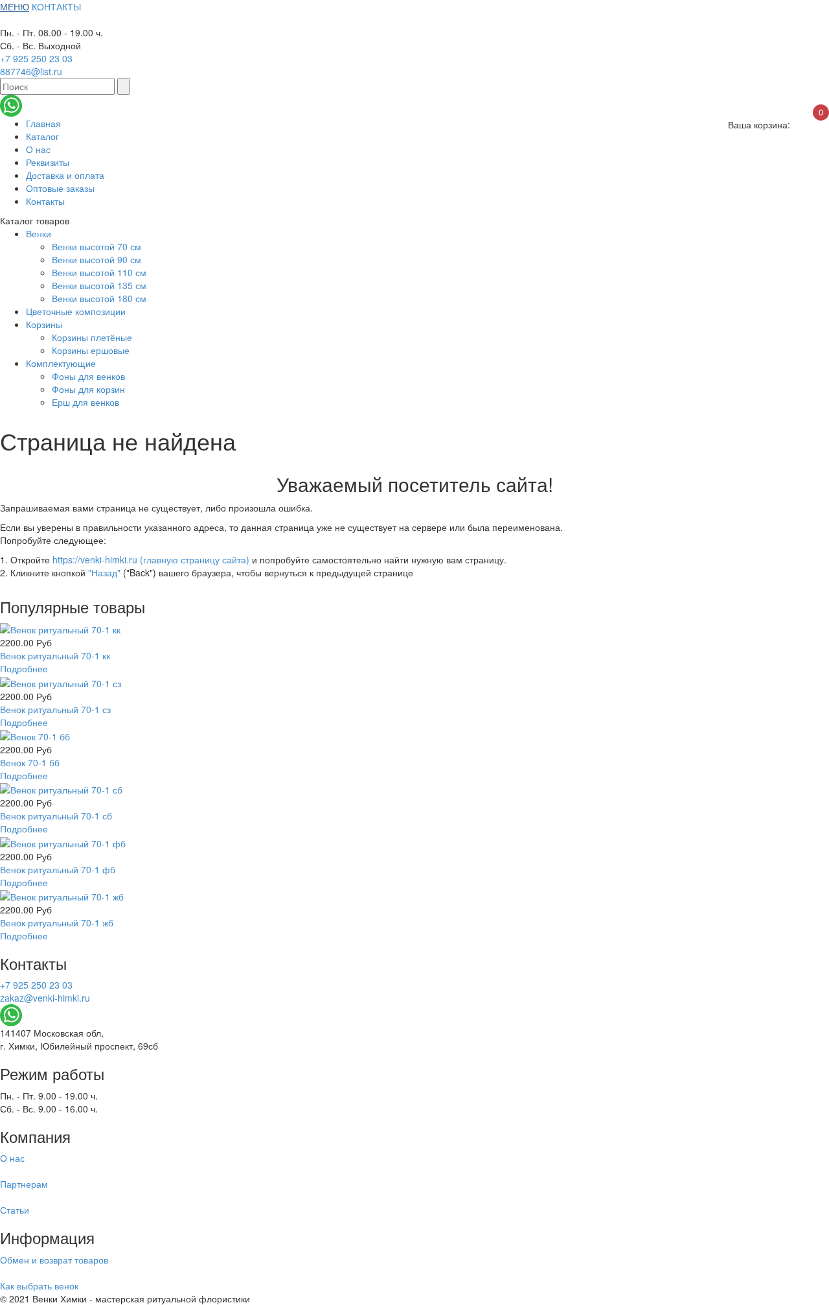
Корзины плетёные (92, 337)
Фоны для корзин (88, 388)
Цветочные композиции (76, 311)
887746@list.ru (31, 71)
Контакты (45, 200)
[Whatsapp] (11, 104)
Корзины (44, 324)
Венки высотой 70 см (96, 246)
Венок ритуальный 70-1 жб (56, 922)
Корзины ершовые (91, 350)
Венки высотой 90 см (96, 259)
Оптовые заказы (60, 188)
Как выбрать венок (39, 1285)
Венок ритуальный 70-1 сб (56, 815)
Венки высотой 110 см (99, 272)
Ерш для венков (85, 401)
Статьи (14, 1209)
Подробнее (24, 668)
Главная (43, 123)
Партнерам (24, 1183)
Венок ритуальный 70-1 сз (55, 709)
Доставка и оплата (65, 175)
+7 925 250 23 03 (36, 58)
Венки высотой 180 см (99, 298)
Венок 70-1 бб (30, 762)
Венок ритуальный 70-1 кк (55, 655)
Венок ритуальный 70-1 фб (57, 869)
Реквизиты (47, 162)
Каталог (42, 136)
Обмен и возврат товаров (54, 1259)
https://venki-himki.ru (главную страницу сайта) (150, 559)
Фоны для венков (88, 376)
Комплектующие (61, 363)
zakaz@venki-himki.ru (45, 997)
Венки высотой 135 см (99, 285)
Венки (38, 233)
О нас (38, 149)
